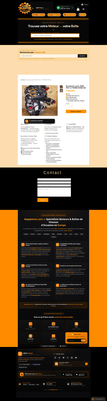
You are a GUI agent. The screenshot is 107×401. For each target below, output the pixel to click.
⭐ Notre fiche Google (26, 154)
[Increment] (71, 106)
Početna (23, 80)
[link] (78, 9)
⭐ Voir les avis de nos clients (51, 133)
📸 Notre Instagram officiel (27, 151)
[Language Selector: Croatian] (84, 9)
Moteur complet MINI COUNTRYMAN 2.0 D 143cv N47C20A (52, 154)
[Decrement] (67, 106)
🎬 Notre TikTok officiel (26, 152)
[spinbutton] (69, 106)
